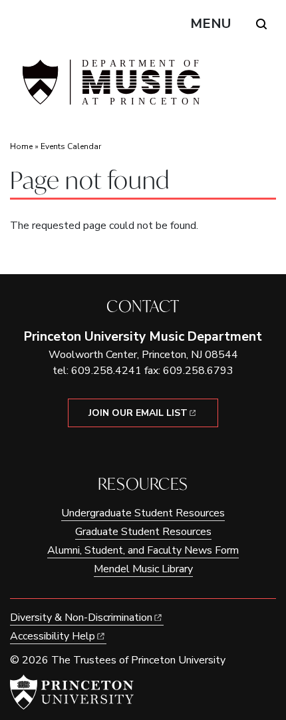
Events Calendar (71, 146)
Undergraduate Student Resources (143, 513)
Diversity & (81, 617)
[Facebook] (133, 450)
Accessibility (52, 636)
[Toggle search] (261, 24)
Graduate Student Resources (143, 531)
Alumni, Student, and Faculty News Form (143, 550)
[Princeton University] (72, 692)
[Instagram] (152, 450)
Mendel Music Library (143, 569)
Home (21, 146)
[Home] (110, 87)
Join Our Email (138, 413)
